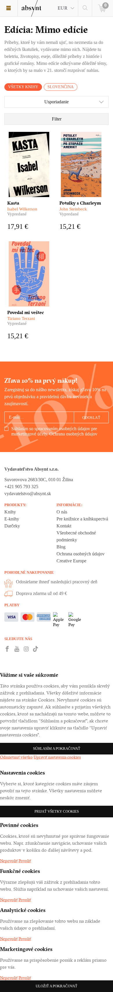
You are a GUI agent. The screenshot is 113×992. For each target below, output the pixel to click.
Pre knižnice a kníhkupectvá (82, 518)
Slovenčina (61, 87)
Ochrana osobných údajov (73, 433)
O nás (62, 511)
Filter (56, 118)
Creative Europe (71, 560)
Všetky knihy (23, 87)
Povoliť (25, 860)
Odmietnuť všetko (16, 757)
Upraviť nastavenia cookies (57, 757)
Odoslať (91, 417)
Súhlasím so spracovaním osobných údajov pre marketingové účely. (54, 431)
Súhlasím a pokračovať (56, 748)
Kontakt (64, 525)
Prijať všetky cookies (56, 811)
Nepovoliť (9, 860)
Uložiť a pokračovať (56, 986)
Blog (61, 546)
